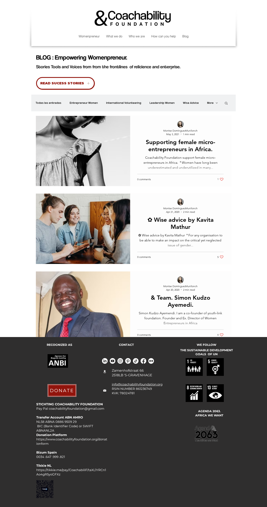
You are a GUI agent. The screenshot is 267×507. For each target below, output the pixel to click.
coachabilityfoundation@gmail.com (76, 409)
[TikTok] (136, 361)
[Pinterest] (128, 361)
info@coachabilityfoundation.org (137, 384)
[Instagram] (120, 361)
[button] (226, 103)
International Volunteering (123, 102)
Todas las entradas (48, 102)
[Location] (104, 371)
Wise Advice (191, 102)
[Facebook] (143, 361)
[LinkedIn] (105, 361)
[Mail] (104, 390)
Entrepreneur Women (84, 102)
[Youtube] (112, 361)
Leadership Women (162, 102)
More (210, 102)
